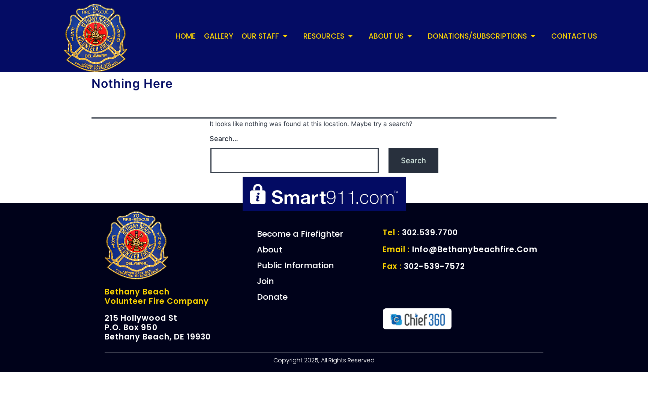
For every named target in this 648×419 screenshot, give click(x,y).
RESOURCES (323, 36)
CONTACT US (574, 36)
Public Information (295, 265)
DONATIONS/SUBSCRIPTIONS (477, 36)
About (269, 249)
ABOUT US (386, 36)
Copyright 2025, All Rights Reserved (324, 360)
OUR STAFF (260, 36)
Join (265, 281)
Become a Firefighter (300, 234)
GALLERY (218, 36)
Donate (272, 297)
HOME (186, 36)
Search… (224, 139)
